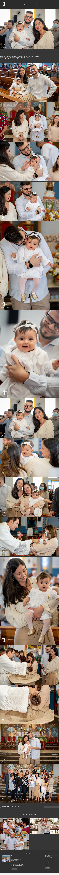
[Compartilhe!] (29, 100)
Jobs (32, 4)
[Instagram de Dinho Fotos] (46, 864)
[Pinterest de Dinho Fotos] (48, 864)
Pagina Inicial (24, 4)
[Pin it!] (33, 100)
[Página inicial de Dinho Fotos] (5, 5)
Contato (45, 4)
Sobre (38, 4)
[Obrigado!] (26, 100)
